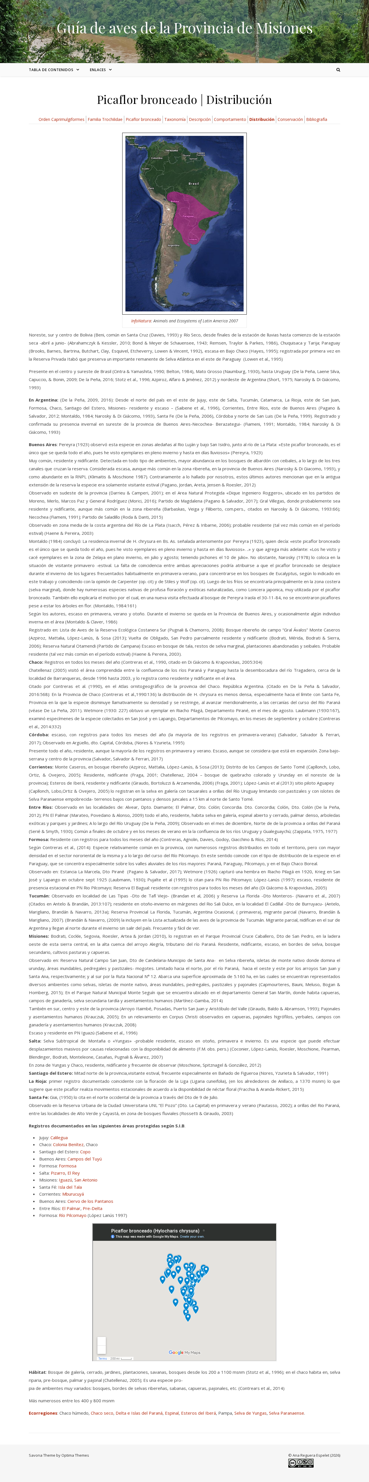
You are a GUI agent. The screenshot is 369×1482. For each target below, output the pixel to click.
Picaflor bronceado (143, 119)
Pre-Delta (92, 1208)
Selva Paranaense (286, 1413)
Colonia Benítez (68, 1144)
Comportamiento (230, 119)
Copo (85, 1151)
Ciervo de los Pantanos (90, 1201)
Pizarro (58, 1173)
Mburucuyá (73, 1194)
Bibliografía (316, 119)
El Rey (73, 1173)
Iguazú (65, 1180)
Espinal (172, 1413)
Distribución (261, 119)
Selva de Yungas (250, 1413)
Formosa (67, 1166)
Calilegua (59, 1137)
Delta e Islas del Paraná (139, 1413)
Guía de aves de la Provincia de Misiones (185, 27)
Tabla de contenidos (51, 69)
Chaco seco (102, 1413)
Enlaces (98, 69)
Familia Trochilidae (105, 119)
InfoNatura (141, 321)
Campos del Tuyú (84, 1159)
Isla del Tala (70, 1187)
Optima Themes (75, 1455)
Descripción (200, 119)
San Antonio (85, 1180)
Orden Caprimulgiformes (61, 119)
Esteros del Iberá (198, 1413)
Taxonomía (175, 119)
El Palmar (71, 1208)
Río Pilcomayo (72, 1215)
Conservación (290, 119)
